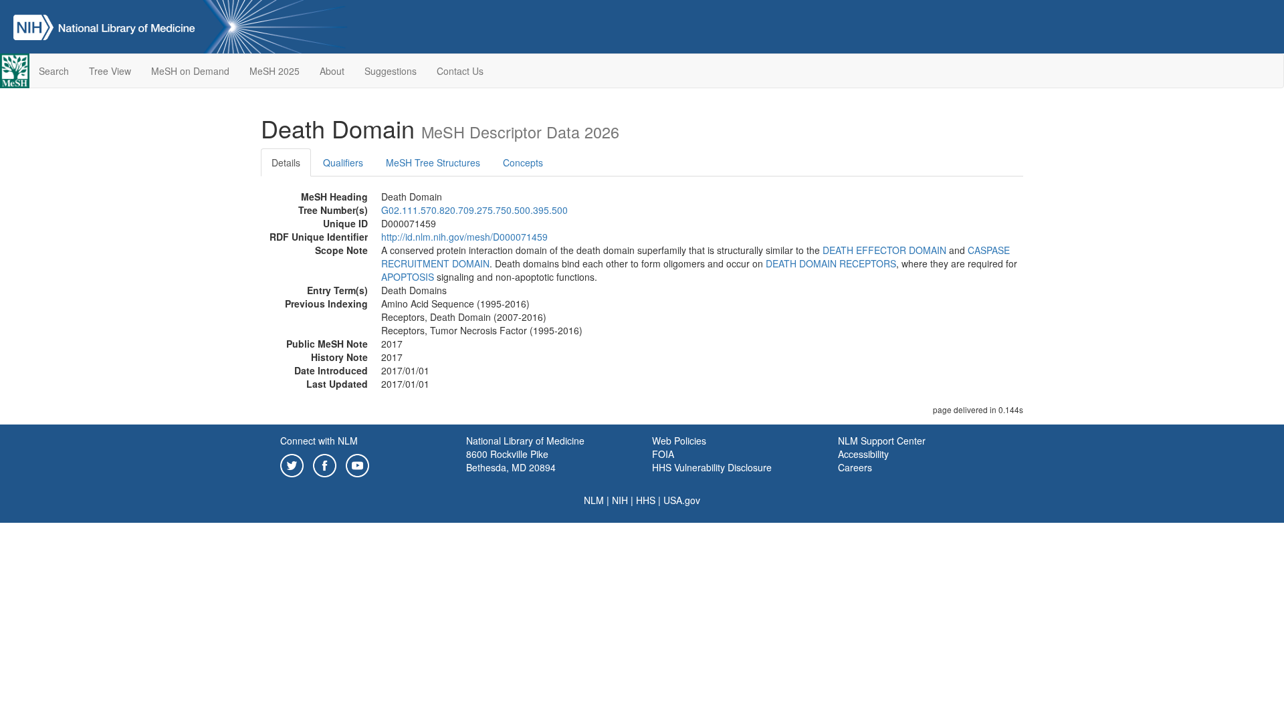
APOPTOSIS (407, 276)
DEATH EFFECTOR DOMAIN (884, 250)
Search (54, 71)
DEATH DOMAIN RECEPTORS (831, 263)
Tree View (110, 71)
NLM (594, 500)
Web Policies (679, 440)
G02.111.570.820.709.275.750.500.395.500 (474, 210)
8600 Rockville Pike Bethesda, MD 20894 (511, 460)
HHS (645, 500)
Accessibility (863, 454)
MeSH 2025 (274, 71)
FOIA (663, 454)
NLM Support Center (882, 440)
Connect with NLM (319, 440)
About (332, 71)
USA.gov (681, 500)
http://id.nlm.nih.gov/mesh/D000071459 (464, 236)
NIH (620, 500)
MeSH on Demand (190, 71)
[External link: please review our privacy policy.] (292, 464)
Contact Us (460, 71)
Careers (855, 467)
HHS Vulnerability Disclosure (712, 467)
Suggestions (390, 71)
